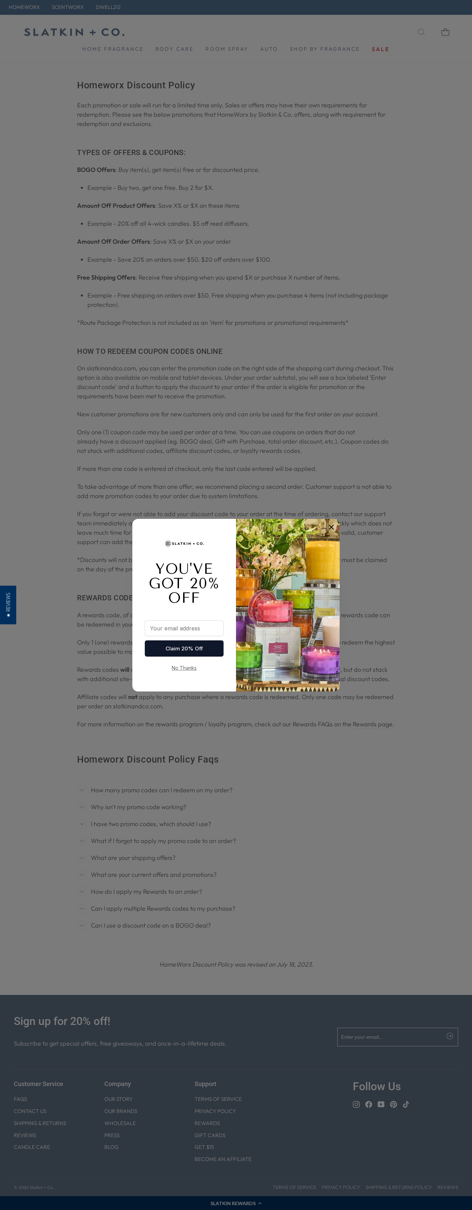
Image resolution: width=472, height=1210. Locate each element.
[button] (8, 605)
